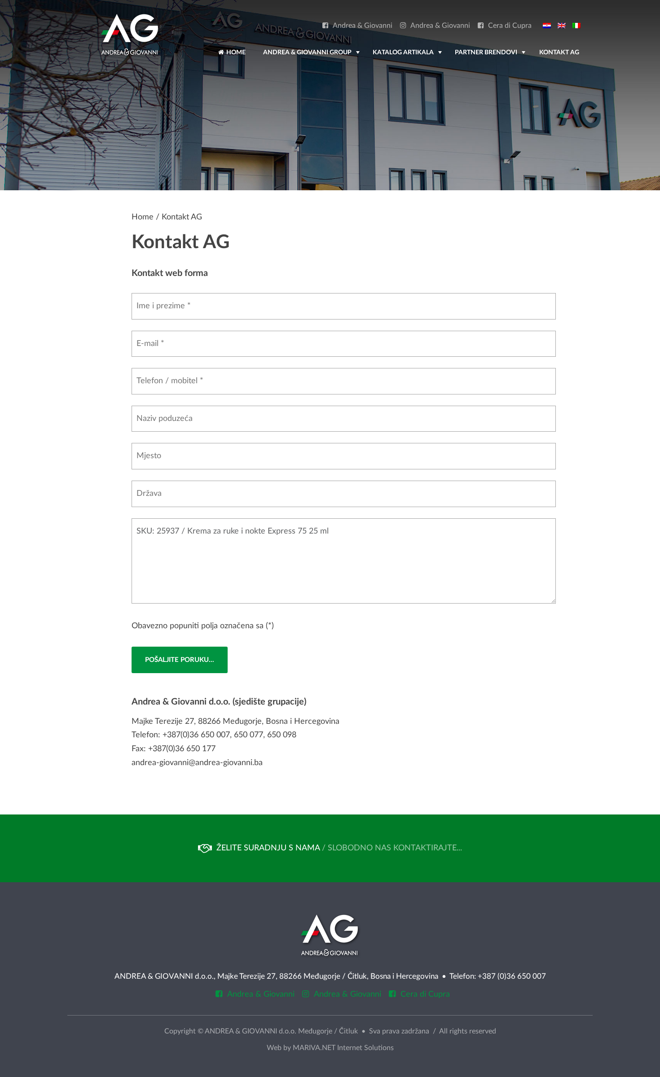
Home (235, 52)
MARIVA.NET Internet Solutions (343, 1047)
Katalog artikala (408, 56)
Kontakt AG (559, 52)
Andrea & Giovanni (362, 25)
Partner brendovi (491, 56)
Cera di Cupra (510, 25)
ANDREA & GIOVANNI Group (312, 56)
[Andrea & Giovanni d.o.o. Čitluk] (130, 35)
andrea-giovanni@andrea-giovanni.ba (197, 763)
